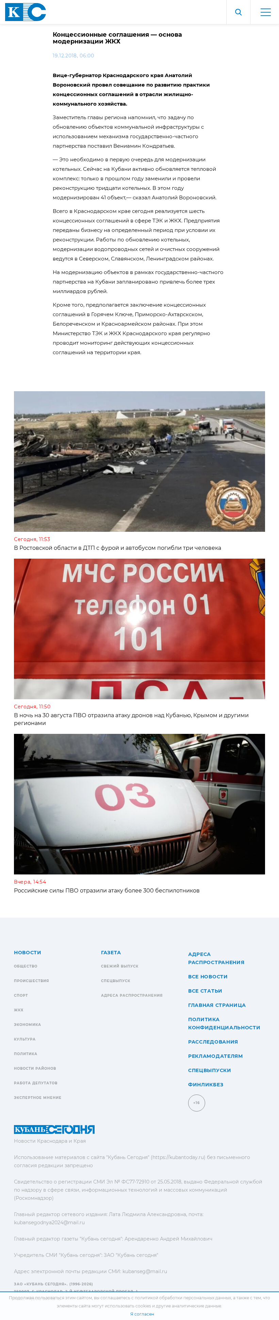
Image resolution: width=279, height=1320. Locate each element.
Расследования (213, 1042)
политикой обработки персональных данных (183, 1297)
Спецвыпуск (115, 981)
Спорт (21, 995)
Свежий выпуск (119, 966)
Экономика (27, 1025)
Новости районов (35, 1068)
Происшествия (31, 981)
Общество (25, 966)
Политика (25, 1054)
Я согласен (142, 1314)
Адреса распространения (132, 995)
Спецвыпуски (209, 1070)
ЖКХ (18, 1010)
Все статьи (205, 991)
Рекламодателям (215, 1056)
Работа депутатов (36, 1083)
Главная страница (217, 1005)
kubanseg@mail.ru (144, 1271)
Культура (25, 1039)
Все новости (208, 977)
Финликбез (205, 1085)
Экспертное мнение (38, 1098)
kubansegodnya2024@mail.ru (49, 1222)
